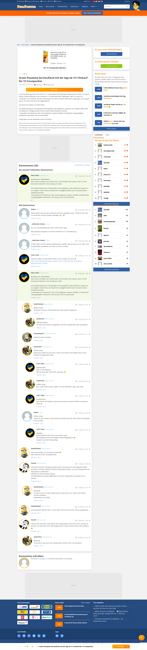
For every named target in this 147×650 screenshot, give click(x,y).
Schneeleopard (45, 333)
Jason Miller (108, 258)
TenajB (106, 198)
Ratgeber (85, 6)
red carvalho (108, 264)
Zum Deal (54, 90)
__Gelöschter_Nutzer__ (40, 224)
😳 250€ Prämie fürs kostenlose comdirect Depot (63, 13)
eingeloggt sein (43, 559)
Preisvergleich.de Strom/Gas (74, 606)
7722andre (107, 157)
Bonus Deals (50, 6)
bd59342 (106, 192)
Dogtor (35, 209)
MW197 (106, 235)
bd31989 (106, 163)
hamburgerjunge (109, 221)
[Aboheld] (22, 607)
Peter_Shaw (40, 175)
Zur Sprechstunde (112, 66)
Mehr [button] (93, 6)
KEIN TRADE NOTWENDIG (91, 13)
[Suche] (127, 7)
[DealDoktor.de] (26, 6)
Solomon (107, 252)
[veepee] (22, 622)
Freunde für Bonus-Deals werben (75, 623)
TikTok (51, 1)
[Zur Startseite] (137, 5)
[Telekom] (34, 617)
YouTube (44, 1)
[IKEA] (47, 607)
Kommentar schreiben (82, 165)
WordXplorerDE (109, 151)
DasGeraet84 (108, 145)
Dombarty (107, 180)
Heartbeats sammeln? (111, 204)
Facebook (29, 1)
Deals (41, 6)
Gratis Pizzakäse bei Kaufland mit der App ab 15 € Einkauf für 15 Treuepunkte (64, 646)
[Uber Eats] (47, 617)
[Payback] (47, 612)
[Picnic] (22, 617)
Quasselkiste (108, 246)
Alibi (105, 215)
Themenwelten (63, 6)
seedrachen (39, 84)
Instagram (37, 1)
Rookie (106, 228)
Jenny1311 (107, 174)
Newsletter (58, 1)
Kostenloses (75, 6)
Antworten (34, 218)
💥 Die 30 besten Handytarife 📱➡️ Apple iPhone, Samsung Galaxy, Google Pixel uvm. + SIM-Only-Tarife (110, 613)
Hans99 (38, 463)
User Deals (25, 45)
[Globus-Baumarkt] (34, 607)
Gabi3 (106, 169)
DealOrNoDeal (43, 304)
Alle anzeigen (111, 129)
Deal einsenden (111, 54)
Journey (106, 241)
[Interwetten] (22, 612)
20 (49, 84)
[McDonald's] (34, 612)
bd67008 (106, 186)
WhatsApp (21, 1)
